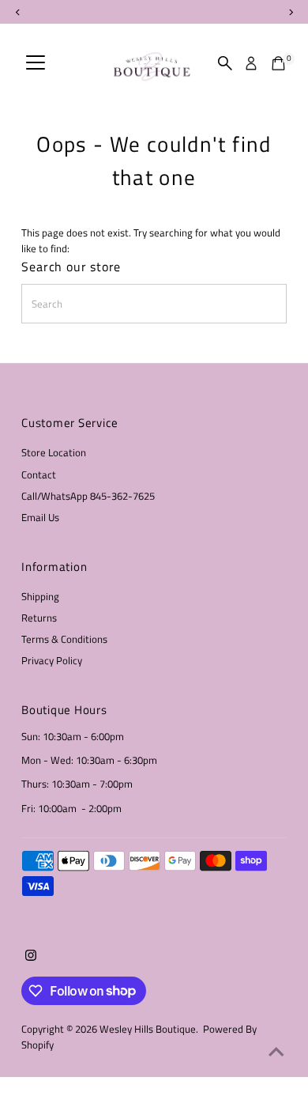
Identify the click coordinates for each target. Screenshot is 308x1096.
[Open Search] (225, 63)
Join (153, 990)
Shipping (40, 596)
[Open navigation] (35, 63)
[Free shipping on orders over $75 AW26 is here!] (154, 12)
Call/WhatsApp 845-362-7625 (88, 496)
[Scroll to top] (276, 1052)
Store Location (53, 452)
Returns (39, 617)
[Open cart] (278, 63)
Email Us (40, 517)
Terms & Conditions (64, 639)
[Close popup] (283, 714)
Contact (38, 474)
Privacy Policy (51, 660)
